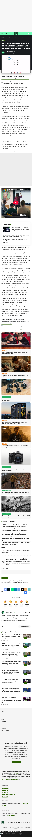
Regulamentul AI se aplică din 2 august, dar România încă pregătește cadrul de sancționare (10, 690)
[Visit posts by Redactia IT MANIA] (2, 612)
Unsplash (8, 779)
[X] (24, 612)
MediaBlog (5, 788)
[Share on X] (8, 589)
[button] (2, 34)
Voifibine (5, 792)
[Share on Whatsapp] (12, 589)
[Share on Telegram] (18, 589)
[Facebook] (22, 612)
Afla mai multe (16, 762)
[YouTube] (26, 612)
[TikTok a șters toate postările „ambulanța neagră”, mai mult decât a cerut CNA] (27, 672)
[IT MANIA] (16, 33)
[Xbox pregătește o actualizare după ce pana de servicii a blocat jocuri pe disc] (6, 229)
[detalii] (16, 773)
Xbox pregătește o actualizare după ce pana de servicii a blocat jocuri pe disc (20, 229)
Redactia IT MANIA (11, 51)
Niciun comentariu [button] (25, 626)
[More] (29, 592)
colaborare (10, 550)
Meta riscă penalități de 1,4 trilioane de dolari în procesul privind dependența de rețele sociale (11, 654)
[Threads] (27, 823)
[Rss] (30, 612)
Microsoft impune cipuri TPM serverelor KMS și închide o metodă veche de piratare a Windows (15, 241)
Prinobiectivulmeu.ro (8, 794)
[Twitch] (25, 823)
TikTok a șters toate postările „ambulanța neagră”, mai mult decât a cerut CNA (10, 672)
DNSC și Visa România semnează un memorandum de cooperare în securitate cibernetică (11, 645)
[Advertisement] (16, 16)
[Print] (25, 592)
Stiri (3, 40)
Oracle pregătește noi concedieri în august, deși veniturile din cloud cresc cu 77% (11, 663)
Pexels (3, 779)
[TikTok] (23, 823)
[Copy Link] (29, 589)
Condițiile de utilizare (19, 580)
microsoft (17, 550)
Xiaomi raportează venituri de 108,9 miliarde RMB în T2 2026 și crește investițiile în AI (11, 636)
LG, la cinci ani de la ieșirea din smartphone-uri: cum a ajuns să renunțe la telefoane (10, 681)
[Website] (20, 612)
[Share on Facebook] (5, 589)
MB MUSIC (5, 790)
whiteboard (5, 552)
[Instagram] (28, 612)
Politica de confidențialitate (18, 582)
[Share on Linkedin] (15, 589)
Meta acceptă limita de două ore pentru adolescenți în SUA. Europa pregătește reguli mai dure (15, 538)
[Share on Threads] (22, 589)
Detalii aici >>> (11, 815)
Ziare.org (5, 797)
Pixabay (13, 779)
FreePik (17, 779)
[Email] (25, 589)
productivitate (25, 550)
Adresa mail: (5, 568)
